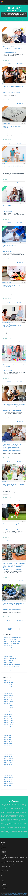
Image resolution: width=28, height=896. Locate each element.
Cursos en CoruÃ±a (8, 714)
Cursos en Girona (8, 718)
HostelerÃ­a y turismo (6, 83)
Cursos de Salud (7, 668)
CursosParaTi (2, 2)
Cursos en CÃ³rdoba (8, 712)
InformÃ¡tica (4, 203)
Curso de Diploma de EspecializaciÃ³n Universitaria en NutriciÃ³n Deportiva (14, 604)
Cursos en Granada (8, 720)
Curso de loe (12, 816)
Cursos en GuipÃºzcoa (9, 724)
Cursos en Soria (7, 766)
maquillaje (4, 883)
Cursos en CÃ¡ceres (8, 701)
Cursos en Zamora (8, 781)
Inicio (2, 24)
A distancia (4, 872)
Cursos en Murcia (8, 743)
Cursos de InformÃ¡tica (9, 662)
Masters (3, 845)
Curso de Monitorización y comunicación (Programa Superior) (13, 47)
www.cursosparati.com (12, 893)
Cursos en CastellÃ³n (8, 707)
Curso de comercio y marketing (19, 816)
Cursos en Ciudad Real (9, 710)
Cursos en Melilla (8, 787)
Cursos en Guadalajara (9, 722)
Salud (3, 163)
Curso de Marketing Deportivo (12, 524)
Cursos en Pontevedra (9, 754)
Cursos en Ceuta (7, 785)
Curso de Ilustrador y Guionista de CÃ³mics (13, 127)
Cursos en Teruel (8, 770)
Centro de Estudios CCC (7, 132)
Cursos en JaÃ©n (8, 731)
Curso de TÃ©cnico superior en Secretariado (12, 325)
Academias (4, 852)
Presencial (4, 868)
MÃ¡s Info (20, 63)
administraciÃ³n (5, 887)
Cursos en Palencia (8, 749)
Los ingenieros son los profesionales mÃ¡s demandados (13, 860)
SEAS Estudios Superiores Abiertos (9, 52)
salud (3, 885)
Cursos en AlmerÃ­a (8, 686)
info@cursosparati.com (22, 893)
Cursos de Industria (8, 660)
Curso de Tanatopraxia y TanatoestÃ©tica (10, 246)
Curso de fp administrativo (16, 811)
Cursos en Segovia (8, 762)
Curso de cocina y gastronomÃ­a (14, 823)
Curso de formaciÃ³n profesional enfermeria (17, 807)
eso (2, 877)
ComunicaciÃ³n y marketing (7, 521)
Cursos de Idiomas (8, 656)
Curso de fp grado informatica (17, 809)
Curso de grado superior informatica (20, 808)
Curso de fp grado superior (12, 805)
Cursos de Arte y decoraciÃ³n (10, 639)
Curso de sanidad (10, 827)
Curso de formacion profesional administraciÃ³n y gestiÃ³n (16, 812)
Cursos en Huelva (8, 726)
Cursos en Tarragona (8, 768)
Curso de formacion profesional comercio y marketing (10, 813)
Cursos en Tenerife (8, 760)
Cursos (3, 844)
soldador (3, 880)
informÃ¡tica (4, 884)
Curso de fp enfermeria (5, 807)
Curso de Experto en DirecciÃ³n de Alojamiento (13, 87)
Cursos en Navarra (8, 745)
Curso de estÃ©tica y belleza (14, 826)
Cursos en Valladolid (8, 777)
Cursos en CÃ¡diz (7, 703)
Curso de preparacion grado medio (7, 804)
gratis (3, 879)
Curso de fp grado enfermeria (6, 809)
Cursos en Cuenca (8, 716)
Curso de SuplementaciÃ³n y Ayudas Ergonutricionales (13, 484)
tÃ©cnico (3, 889)
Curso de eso (3, 803)
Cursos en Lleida (7, 735)
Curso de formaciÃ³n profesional (19, 803)
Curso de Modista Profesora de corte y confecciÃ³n (14, 365)
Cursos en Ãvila (7, 691)
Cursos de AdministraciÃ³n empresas (12, 637)
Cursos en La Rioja (8, 756)
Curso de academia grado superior (20, 804)
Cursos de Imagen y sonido (10, 658)
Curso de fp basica (4, 805)
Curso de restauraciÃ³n (11, 824)
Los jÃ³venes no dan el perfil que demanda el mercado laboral (14, 864)
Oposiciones (4, 851)
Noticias (4, 855)
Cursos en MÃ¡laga (8, 741)
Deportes (4, 401)
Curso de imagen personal (20, 824)
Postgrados (4, 847)
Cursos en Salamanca (9, 758)
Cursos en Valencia (8, 775)
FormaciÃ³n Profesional (6, 849)
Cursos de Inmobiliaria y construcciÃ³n (12, 664)
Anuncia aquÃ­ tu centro (7, 894)
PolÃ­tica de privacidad (17, 894)
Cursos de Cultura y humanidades (11, 643)
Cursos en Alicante (8, 684)
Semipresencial (5, 870)
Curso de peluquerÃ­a (4, 826)
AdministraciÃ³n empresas (7, 322)
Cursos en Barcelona (8, 697)
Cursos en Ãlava (7, 680)
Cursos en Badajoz (8, 693)
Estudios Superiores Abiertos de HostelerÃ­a (11, 92)
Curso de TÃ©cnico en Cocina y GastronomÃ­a (12, 286)
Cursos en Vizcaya (8, 779)
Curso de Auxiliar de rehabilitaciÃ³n (13, 166)
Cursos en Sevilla (8, 764)
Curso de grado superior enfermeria (7, 808)
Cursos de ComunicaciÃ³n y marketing (12, 641)
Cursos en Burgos (8, 699)
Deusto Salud (5, 171)
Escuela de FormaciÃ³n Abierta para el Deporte (12, 410)
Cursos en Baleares (8, 695)
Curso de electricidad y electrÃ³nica (10, 819)
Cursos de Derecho (8, 647)
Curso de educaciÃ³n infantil (15, 831)
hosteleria (4, 881)
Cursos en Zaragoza (8, 783)
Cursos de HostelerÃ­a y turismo (11, 654)
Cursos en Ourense (8, 747)
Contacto (24, 894)
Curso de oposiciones (9, 803)
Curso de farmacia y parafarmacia (11, 828)
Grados (3, 848)
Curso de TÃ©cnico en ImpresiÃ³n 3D (13, 206)
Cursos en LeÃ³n (7, 733)
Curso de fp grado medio (22, 805)
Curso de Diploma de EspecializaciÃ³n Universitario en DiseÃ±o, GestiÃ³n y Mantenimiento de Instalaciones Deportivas (14, 565)
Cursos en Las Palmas (9, 752)
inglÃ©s (3, 888)
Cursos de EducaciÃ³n (9, 649)
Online (3, 871)
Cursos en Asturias (8, 689)
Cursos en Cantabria (8, 705)
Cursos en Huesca (8, 728)
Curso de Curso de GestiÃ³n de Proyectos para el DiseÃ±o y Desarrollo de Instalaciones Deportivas (12, 446)
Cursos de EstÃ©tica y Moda (10, 652)
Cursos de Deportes (8, 645)
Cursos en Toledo (8, 773)
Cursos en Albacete (8, 682)
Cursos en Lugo (7, 737)
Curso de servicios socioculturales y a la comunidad (14, 830)
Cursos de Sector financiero (10, 670)
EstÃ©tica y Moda (6, 242)
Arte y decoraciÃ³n (6, 123)
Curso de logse (6, 816)
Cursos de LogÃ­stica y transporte (11, 666)
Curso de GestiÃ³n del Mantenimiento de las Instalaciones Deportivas (14, 405)
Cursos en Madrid (8, 739)
